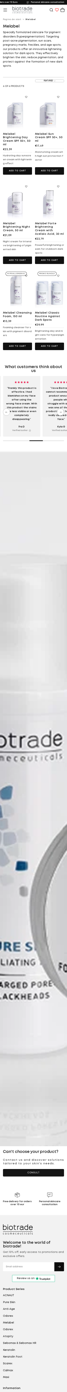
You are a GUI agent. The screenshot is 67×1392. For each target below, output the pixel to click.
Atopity (8, 1336)
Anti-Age (9, 1309)
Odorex (8, 1316)
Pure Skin (9, 1302)
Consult (33, 1173)
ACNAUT (8, 1295)
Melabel (8, 1323)
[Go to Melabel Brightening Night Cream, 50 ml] (17, 199)
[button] (5, 10)
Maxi (6, 1377)
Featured (48, 81)
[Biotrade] (18, 1229)
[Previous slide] (6, 412)
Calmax (8, 1370)
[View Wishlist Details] (57, 10)
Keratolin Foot (12, 1357)
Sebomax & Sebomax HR (19, 1343)
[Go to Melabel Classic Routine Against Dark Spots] (49, 288)
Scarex (7, 1363)
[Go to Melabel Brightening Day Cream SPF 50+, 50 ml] (17, 109)
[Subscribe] (59, 1266)
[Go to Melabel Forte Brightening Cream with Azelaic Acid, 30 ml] (49, 199)
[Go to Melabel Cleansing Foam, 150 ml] (17, 288)
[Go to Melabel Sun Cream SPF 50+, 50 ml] (49, 109)
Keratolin (9, 1350)
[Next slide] (60, 412)
